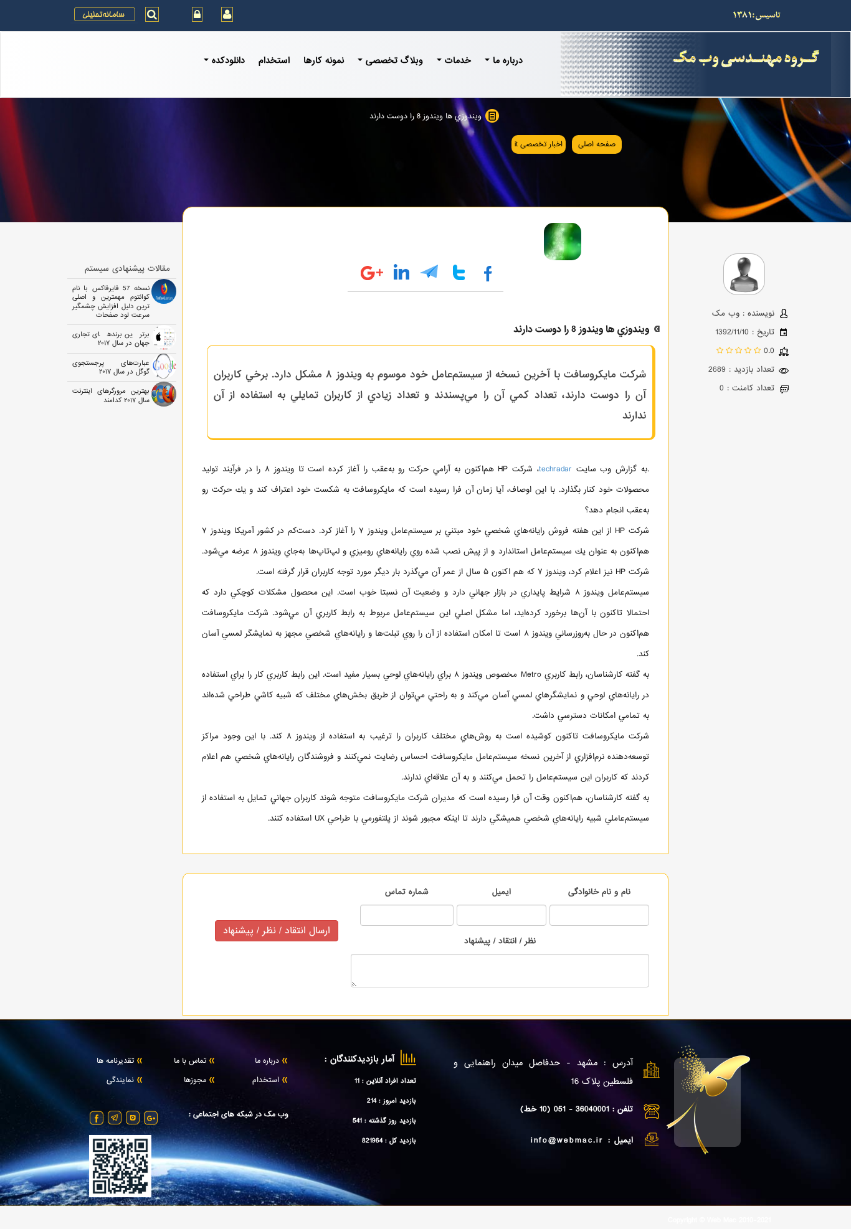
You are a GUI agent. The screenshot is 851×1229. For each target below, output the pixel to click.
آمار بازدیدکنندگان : (359, 1059)
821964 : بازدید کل (389, 1140)
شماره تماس (407, 892)
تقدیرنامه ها (115, 1062)
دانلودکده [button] (228, 60)
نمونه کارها (323, 60)
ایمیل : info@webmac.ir (582, 1140)
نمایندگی (120, 1081)
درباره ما (267, 1062)
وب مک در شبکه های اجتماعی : (238, 1115)
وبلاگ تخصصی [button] (394, 60)
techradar (555, 469)
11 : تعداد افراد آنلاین (385, 1080)
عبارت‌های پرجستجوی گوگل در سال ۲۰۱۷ (111, 367)
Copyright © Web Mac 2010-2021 (719, 1221)
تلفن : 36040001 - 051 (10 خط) (576, 1109)
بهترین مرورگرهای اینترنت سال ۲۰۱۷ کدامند (111, 395)
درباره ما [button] (508, 60)
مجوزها (195, 1081)
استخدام (274, 60)
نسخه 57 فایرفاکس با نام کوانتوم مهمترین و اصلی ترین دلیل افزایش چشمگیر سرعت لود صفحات (111, 301)
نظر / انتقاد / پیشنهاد (500, 941)
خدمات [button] (458, 60)
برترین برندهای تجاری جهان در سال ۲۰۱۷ (111, 338)
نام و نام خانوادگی (599, 892)
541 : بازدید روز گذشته (384, 1120)
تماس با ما (190, 1062)
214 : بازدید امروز (391, 1100)
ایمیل (501, 892)
